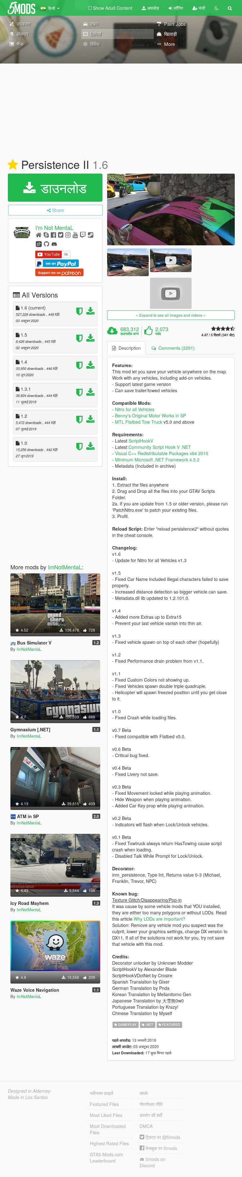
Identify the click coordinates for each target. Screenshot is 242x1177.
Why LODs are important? (159, 919)
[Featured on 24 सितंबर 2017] (13, 164)
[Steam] (91, 234)
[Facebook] (53, 234)
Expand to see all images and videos (170, 315)
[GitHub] (46, 243)
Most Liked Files (106, 1115)
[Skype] (46, 234)
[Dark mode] (216, 8)
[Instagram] (68, 234)
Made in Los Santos (28, 1097)
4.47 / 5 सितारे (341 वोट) (218, 335)
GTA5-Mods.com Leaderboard (106, 1157)
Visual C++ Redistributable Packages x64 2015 (161, 453)
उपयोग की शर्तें (151, 1115)
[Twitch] (82, 234)
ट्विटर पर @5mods (162, 1137)
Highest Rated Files (109, 1143)
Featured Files (104, 1104)
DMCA (146, 1126)
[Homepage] (38, 234)
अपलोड (152, 8)
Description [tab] (128, 348)
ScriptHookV (141, 441)
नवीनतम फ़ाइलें (101, 1093)
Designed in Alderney (29, 1091)
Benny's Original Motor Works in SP (150, 415)
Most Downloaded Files (108, 1129)
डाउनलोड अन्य (129, 334)
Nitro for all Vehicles (134, 409)
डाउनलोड (62, 187)
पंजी (201, 8)
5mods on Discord (152, 1162)
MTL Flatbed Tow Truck (138, 422)
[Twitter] (61, 234)
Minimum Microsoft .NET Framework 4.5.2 (157, 459)
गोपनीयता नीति (151, 1104)
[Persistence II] (171, 209)
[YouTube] (75, 234)
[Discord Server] (54, 243)
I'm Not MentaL (54, 227)
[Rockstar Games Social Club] (38, 243)
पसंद (158, 334)
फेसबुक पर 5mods (160, 1148)
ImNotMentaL (65, 567)
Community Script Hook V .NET (160, 447)
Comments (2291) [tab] (175, 348)
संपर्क (144, 1093)
